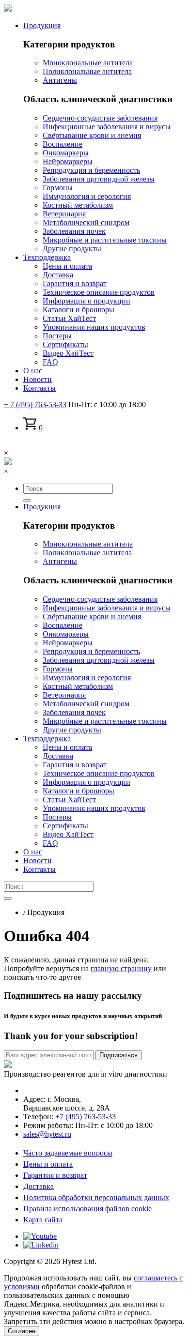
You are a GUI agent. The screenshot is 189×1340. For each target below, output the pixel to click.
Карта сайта (43, 1220)
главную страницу (121, 968)
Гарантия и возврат (55, 1175)
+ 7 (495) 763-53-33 (35, 404)
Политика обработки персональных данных (96, 1197)
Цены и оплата (48, 1164)
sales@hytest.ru (47, 1134)
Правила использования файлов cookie (87, 1208)
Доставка (38, 1186)
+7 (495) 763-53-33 (85, 1116)
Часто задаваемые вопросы (67, 1153)
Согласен (21, 1331)
